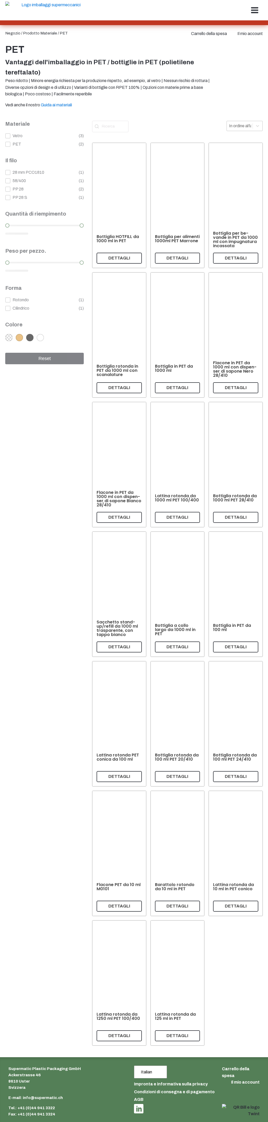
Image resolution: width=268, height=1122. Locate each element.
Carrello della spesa (209, 33)
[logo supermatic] (48, 10)
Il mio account (250, 33)
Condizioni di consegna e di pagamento (174, 1092)
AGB (138, 1099)
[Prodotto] (119, 205)
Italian (146, 1072)
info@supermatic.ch (43, 1098)
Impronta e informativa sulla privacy (171, 1084)
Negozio (12, 33)
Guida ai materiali (56, 105)
